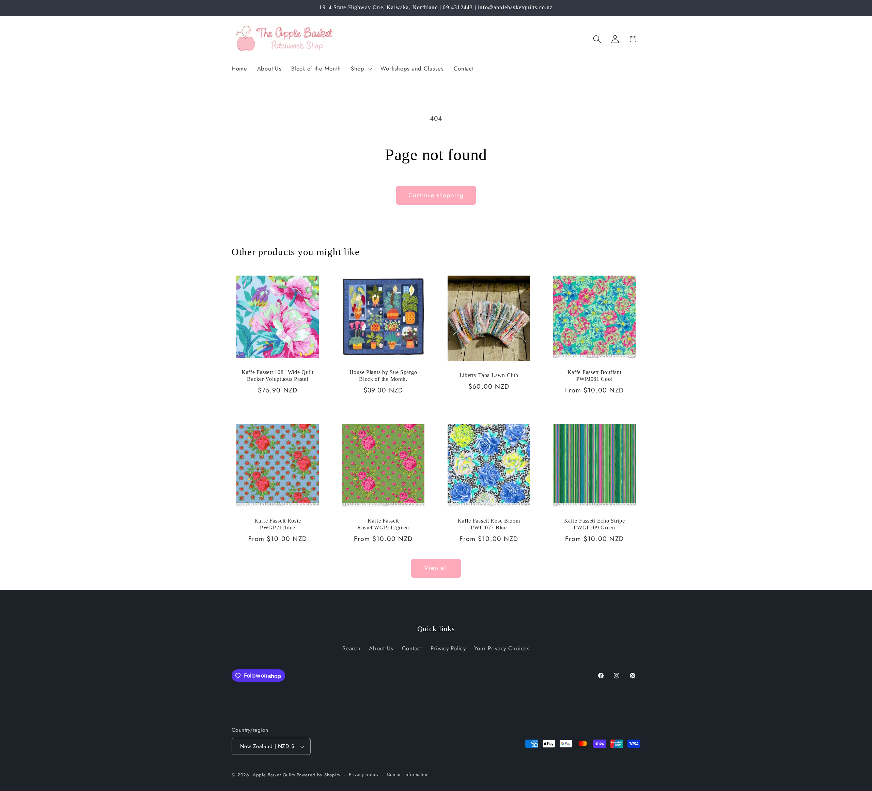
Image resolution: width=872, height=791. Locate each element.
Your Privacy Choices (501, 648)
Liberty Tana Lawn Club (489, 375)
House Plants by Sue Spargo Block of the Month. (383, 375)
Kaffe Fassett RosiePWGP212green (383, 524)
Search (351, 648)
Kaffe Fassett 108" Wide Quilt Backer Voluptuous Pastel (278, 375)
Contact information (408, 774)
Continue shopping (436, 195)
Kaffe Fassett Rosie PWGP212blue (277, 524)
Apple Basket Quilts (274, 775)
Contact (412, 648)
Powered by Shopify (319, 775)
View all (436, 567)
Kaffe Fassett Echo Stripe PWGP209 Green (594, 524)
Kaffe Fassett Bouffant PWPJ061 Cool (594, 375)
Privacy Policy (448, 648)
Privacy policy (364, 774)
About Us (381, 648)
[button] (361, 68)
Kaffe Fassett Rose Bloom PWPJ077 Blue (488, 524)
